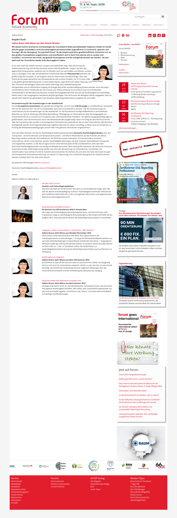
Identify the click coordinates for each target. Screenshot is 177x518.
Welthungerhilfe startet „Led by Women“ (135, 379)
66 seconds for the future (140, 481)
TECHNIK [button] (103, 25)
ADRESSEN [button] (146, 25)
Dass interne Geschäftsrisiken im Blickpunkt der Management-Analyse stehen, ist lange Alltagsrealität (140, 384)
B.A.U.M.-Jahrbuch (137, 486)
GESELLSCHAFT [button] (90, 25)
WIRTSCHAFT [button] (75, 25)
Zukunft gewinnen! (138, 500)
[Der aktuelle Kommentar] (141, 146)
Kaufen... (122, 70)
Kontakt (14, 502)
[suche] (163, 16)
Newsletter (15, 486)
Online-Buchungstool (19, 492)
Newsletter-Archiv (18, 489)
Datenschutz (16, 497)
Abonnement (16, 481)
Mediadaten (16, 484)
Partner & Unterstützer (60, 484)
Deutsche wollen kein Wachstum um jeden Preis (61, 280)
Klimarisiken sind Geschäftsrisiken (133, 390)
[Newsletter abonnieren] (127, 35)
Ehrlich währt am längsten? (53, 257)
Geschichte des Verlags (100, 484)
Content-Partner (57, 486)
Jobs (92, 486)
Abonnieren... (124, 72)
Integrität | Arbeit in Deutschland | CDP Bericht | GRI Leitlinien (67, 230)
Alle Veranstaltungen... (128, 128)
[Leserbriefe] (118, 35)
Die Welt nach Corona (51, 183)
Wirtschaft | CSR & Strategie (91, 35)
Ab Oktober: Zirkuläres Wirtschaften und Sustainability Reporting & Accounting (135, 408)
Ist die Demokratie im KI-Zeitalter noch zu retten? (139, 298)
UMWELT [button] (114, 25)
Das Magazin (96, 481)
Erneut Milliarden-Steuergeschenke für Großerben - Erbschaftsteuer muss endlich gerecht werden (140, 401)
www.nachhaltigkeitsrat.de (50, 168)
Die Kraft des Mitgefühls (140, 492)
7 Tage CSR (134, 484)
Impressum (15, 500)
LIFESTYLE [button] (125, 25)
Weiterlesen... (124, 64)
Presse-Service (17, 494)
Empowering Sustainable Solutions (56, 207)
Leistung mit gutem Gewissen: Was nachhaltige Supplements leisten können (138, 415)
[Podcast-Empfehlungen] (123, 35)
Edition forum (136, 494)
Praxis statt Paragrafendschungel (132, 374)
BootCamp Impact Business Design (145, 101)
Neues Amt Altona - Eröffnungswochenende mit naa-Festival (144, 86)
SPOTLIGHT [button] (158, 25)
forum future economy (139, 497)
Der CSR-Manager (137, 489)
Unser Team (95, 489)
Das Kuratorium (57, 481)
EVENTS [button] (135, 25)
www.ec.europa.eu (41, 162)
